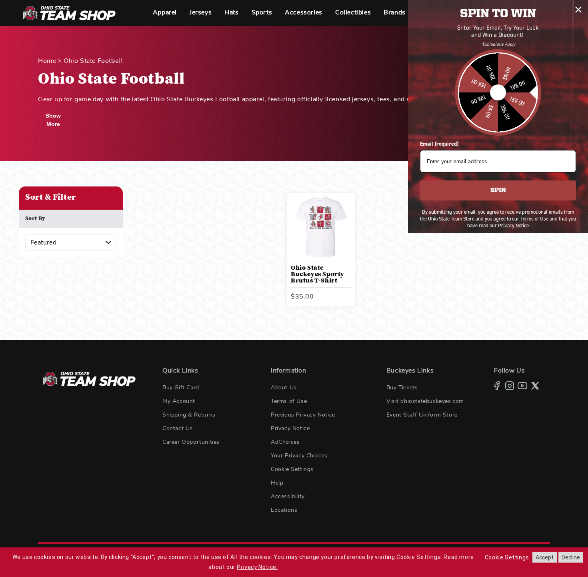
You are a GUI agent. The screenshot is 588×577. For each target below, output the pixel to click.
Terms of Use (289, 401)
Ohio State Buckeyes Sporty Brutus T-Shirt (317, 274)
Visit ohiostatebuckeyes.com (425, 401)
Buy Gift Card (180, 388)
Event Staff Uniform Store (422, 415)
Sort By (35, 219)
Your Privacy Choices (299, 456)
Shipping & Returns (189, 415)
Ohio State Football (93, 61)
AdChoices (285, 442)
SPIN (498, 190)
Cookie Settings (292, 469)
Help (277, 483)
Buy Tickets (402, 388)
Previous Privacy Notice (303, 415)
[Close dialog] (578, 9)
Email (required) (439, 144)
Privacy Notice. (257, 567)
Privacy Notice (290, 428)
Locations (284, 510)
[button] (164, 13)
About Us (284, 388)
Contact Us (177, 428)
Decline (571, 557)
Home (47, 61)
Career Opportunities (191, 442)
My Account (178, 401)
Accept (545, 557)
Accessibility (288, 496)
